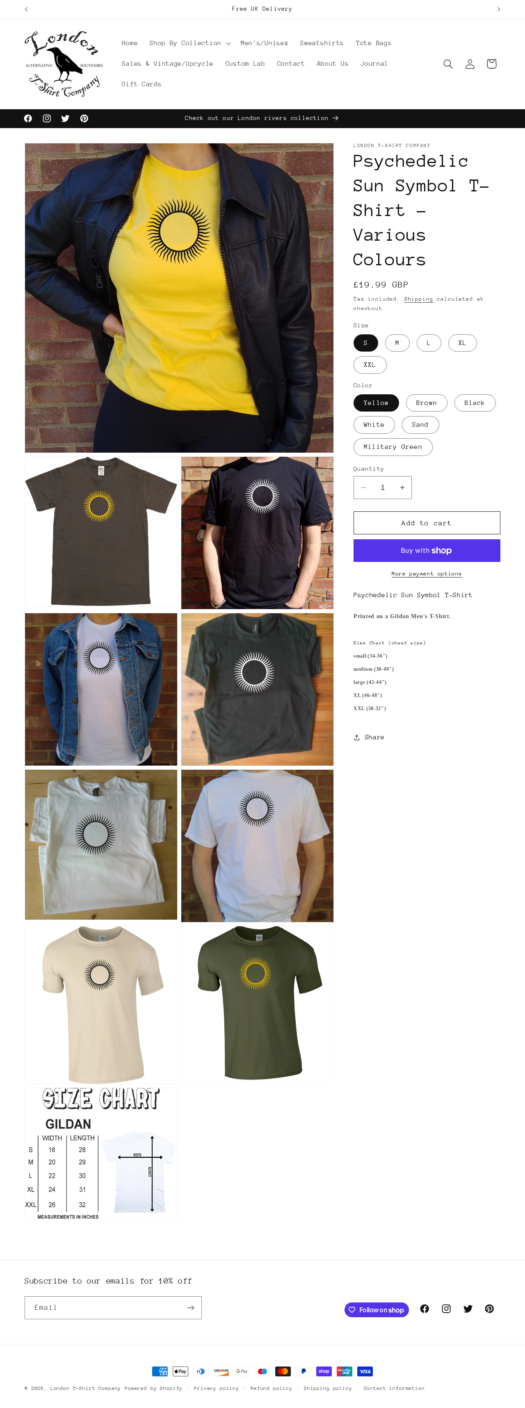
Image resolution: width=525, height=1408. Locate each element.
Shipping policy (328, 1388)
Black (475, 403)
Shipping (419, 299)
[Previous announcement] (26, 9)
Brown (426, 403)
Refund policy (271, 1388)
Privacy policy (216, 1388)
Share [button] (375, 737)
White (374, 424)
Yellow (376, 403)
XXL (370, 364)
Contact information (394, 1388)
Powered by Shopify (154, 1388)
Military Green (393, 447)
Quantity (369, 468)
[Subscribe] (190, 1307)
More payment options (427, 574)
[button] (189, 43)
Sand (420, 424)
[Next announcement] (499, 9)
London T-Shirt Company (85, 1388)
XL (463, 342)
